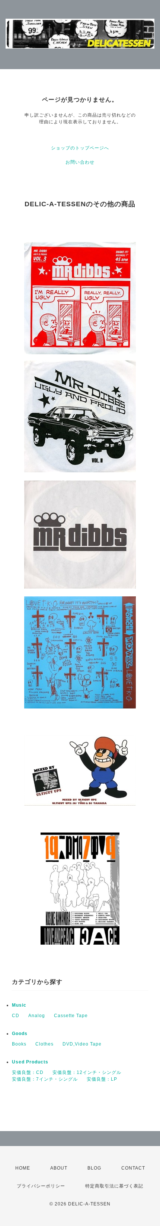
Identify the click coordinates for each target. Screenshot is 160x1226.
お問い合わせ (80, 162)
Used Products (30, 1062)
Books (19, 1044)
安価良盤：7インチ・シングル (45, 1079)
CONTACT (133, 1168)
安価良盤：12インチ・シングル (86, 1072)
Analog (36, 1015)
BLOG (94, 1168)
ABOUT (58, 1168)
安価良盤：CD (28, 1072)
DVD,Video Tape (82, 1044)
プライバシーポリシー (41, 1186)
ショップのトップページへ (80, 148)
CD (15, 1015)
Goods (20, 1033)
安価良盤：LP (102, 1079)
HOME (22, 1168)
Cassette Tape (71, 1015)
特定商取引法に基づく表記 (114, 1186)
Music (19, 1005)
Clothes (44, 1044)
